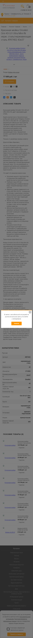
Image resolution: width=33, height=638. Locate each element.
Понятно (16, 323)
